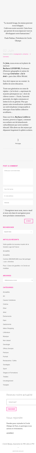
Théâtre (5, 377)
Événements (7, 316)
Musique (6, 336)
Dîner (4, 308)
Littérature (6, 332)
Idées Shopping (8, 328)
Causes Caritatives (9, 300)
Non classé (7, 340)
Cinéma (5, 304)
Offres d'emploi (8, 348)
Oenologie (6, 344)
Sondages (6, 365)
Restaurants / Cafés (9, 361)
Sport (5, 369)
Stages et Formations (10, 373)
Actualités (6, 251)
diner (4, 312)
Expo (4, 320)
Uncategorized (17, 54)
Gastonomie (7, 324)
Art (4, 296)
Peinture (6, 352)
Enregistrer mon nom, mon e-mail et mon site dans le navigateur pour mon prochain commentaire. (17, 213)
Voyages (6, 385)
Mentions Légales (18, 451)
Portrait (5, 356)
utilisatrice (25, 54)
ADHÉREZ (10, 433)
